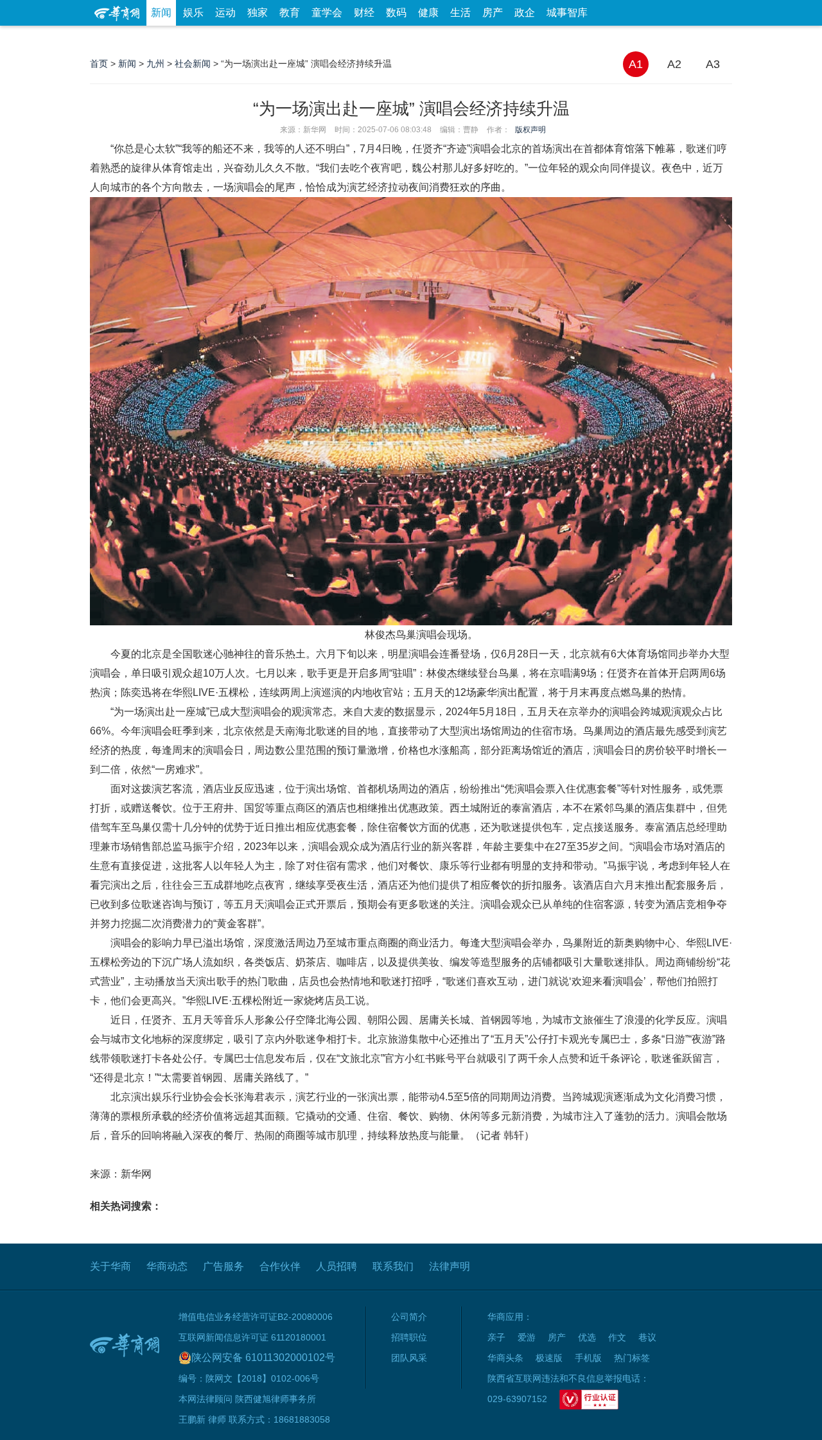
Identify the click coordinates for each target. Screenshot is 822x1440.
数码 (396, 12)
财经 (364, 12)
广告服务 (223, 1266)
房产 (492, 12)
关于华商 (110, 1266)
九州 (155, 63)
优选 (717, 38)
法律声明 (449, 1266)
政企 (524, 12)
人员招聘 (336, 1266)
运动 (225, 12)
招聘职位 (409, 1337)
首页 (99, 63)
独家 (257, 12)
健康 (428, 12)
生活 (460, 12)
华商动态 (167, 1266)
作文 (617, 1337)
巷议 (647, 1337)
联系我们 (393, 1266)
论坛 (578, 38)
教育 (289, 12)
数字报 (615, 38)
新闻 (161, 12)
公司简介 (409, 1317)
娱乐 (193, 12)
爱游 (685, 38)
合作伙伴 (280, 1266)
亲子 (496, 1337)
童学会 (326, 12)
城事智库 (567, 12)
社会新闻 (193, 63)
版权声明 (530, 129)
